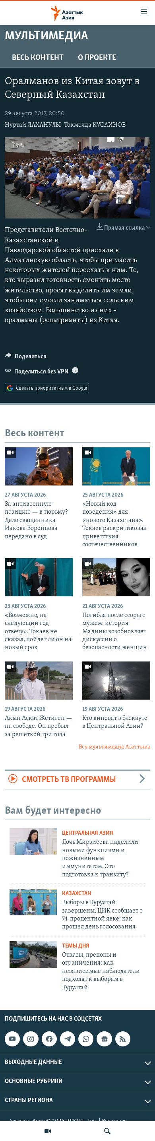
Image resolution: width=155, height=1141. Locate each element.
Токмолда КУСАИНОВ (95, 125)
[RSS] (122, 1038)
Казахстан (76, 894)
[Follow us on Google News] (104, 1038)
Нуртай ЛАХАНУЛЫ (33, 125)
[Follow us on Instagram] (30, 1038)
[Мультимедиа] (48, 1131)
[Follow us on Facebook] (49, 1038)
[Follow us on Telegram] (67, 1038)
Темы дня (75, 946)
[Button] (25, 358)
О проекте (97, 58)
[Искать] (107, 1131)
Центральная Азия (87, 833)
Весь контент (38, 58)
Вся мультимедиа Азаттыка (114, 747)
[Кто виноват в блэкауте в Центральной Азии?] (116, 680)
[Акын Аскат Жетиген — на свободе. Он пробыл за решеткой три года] (39, 680)
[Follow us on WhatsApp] (85, 1038)
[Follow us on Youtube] (12, 1038)
